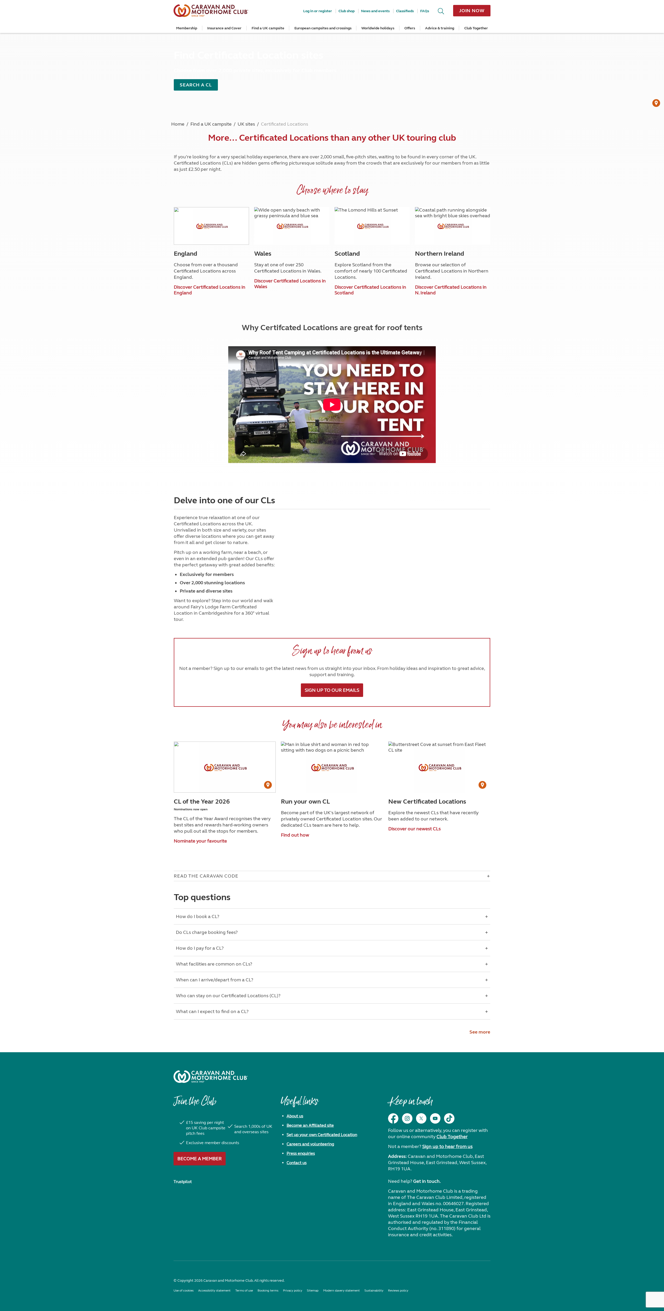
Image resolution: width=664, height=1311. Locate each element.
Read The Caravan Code (206, 876)
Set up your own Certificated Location (322, 1134)
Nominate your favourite (200, 841)
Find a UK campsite (268, 28)
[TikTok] (449, 1118)
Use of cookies (183, 1290)
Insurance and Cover (224, 28)
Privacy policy (292, 1290)
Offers (409, 28)
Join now (472, 10)
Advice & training (439, 28)
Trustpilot (183, 1181)
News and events (375, 11)
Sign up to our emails (332, 690)
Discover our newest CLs (414, 829)
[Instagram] (407, 1118)
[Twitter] (421, 1118)
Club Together (476, 28)
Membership (186, 28)
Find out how (295, 835)
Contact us (297, 1162)
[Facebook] (393, 1118)
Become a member (199, 1158)
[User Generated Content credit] (656, 103)
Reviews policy (398, 1290)
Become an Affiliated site (310, 1125)
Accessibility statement (214, 1290)
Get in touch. (427, 1181)
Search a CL (196, 85)
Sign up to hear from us (447, 1146)
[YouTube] (435, 1118)
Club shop (346, 11)
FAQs (424, 11)
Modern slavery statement (341, 1290)
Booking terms (268, 1290)
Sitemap (313, 1290)
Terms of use (244, 1290)
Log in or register (317, 11)
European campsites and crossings (322, 28)
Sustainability (373, 1290)
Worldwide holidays (377, 28)
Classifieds (405, 11)
